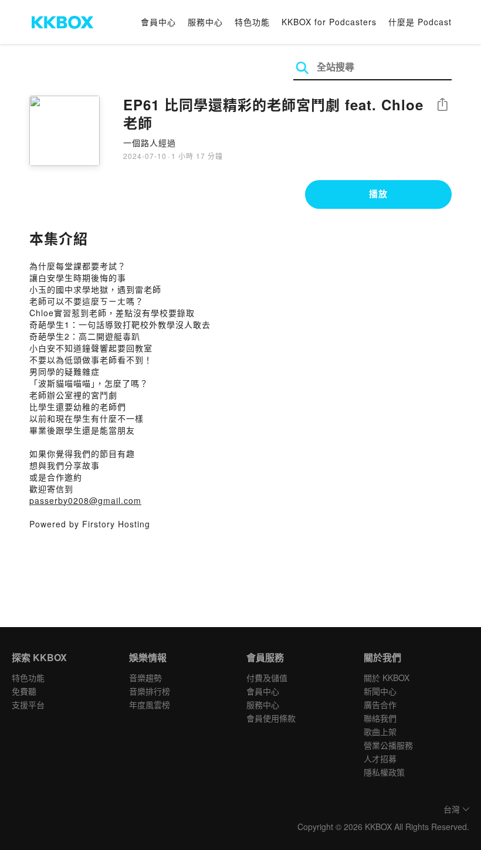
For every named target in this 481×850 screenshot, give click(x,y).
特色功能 (252, 22)
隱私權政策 (384, 772)
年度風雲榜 (149, 704)
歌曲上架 (380, 731)
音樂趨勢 (145, 677)
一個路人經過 (149, 142)
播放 (378, 193)
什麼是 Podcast (420, 22)
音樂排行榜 (149, 691)
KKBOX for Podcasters (329, 22)
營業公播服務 (388, 745)
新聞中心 (380, 691)
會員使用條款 (271, 718)
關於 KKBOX (386, 677)
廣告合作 (380, 704)
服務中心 (205, 22)
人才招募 (380, 758)
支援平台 (28, 704)
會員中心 (158, 22)
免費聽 (24, 691)
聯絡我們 (380, 718)
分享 (442, 105)
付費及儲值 (266, 677)
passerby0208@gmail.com (85, 500)
